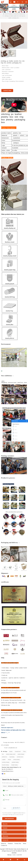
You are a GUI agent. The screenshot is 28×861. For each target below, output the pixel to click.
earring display (16, 759)
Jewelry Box (16, 13)
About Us (3, 843)
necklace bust (20, 756)
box (3, 754)
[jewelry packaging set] (14, 8)
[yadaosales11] (2, 773)
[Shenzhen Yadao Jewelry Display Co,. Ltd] (2, 2)
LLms (14, 854)
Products (10, 843)
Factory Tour (17, 843)
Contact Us (4, 845)
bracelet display (5, 764)
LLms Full (19, 854)
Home (6, 13)
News (24, 843)
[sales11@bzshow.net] (4, 773)
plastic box (22, 13)
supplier (3, 759)
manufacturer (18, 751)
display (10, 751)
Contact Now (7, 90)
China (24, 751)
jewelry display (21, 754)
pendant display (15, 762)
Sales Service (15, 424)
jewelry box (4, 756)
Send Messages (9, 818)
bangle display (14, 764)
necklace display (5, 762)
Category (10, 13)
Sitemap (9, 854)
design (9, 759)
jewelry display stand (10, 754)
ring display (11, 756)
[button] (11, 11)
